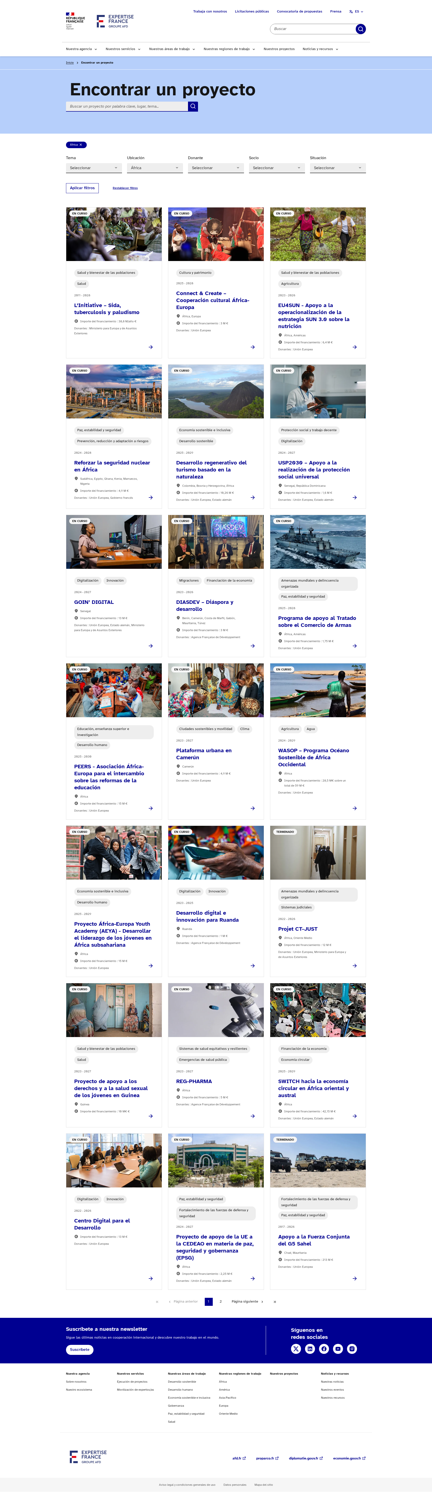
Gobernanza (176, 1405)
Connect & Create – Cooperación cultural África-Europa (212, 301)
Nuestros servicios (120, 49)
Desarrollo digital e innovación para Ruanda (207, 916)
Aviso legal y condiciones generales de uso (187, 1484)
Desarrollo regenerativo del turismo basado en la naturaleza (211, 470)
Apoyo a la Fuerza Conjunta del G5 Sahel (314, 1240)
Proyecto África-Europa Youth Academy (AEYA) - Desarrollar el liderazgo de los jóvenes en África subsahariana (113, 934)
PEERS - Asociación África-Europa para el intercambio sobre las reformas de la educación (109, 777)
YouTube (338, 1349)
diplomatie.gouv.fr (303, 1458)
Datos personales (235, 1484)
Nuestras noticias (332, 1381)
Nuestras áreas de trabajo (169, 49)
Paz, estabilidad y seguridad (186, 1413)
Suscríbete (80, 1350)
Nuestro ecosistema (79, 1389)
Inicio (70, 62)
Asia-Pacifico (227, 1397)
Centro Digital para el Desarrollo (102, 1224)
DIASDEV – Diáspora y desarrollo (205, 605)
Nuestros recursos (333, 1397)
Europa (223, 1405)
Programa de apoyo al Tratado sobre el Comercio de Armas (317, 621)
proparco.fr (265, 1458)
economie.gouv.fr (347, 1458)
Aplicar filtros (82, 188)
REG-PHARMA (194, 1082)
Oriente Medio (228, 1413)
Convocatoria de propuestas (299, 12)
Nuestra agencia (79, 49)
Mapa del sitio (263, 1484)
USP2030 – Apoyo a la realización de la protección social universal (314, 470)
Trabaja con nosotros (210, 12)
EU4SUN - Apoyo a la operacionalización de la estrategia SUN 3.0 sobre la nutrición (314, 316)
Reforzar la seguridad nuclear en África (112, 466)
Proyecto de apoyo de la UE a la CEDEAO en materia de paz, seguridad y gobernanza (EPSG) (215, 1247)
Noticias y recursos (318, 49)
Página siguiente (245, 1302)
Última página (275, 1302)
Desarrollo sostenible (182, 1381)
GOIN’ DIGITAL (94, 602)
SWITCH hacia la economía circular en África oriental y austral (313, 1089)
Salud (171, 1421)
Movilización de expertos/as (135, 1389)
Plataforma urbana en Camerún (204, 754)
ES (357, 12)
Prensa (336, 12)
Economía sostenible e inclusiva (189, 1397)
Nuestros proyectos (279, 49)
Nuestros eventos (332, 1389)
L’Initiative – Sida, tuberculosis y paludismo (107, 309)
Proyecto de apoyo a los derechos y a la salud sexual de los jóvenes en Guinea (111, 1089)
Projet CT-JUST (298, 929)
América (224, 1389)
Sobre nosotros (76, 1381)
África (78, 145)
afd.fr (236, 1458)
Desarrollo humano (180, 1389)
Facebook (324, 1349)
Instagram (352, 1349)
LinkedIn (310, 1349)
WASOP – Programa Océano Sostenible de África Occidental (313, 758)
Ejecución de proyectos (132, 1381)
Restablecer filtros (365, 29)
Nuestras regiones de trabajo (227, 49)
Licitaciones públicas (252, 12)
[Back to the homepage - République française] (115, 21)
